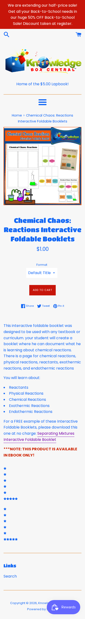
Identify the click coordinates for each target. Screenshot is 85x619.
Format (41, 265)
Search (10, 576)
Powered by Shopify (42, 609)
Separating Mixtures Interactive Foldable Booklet (39, 436)
